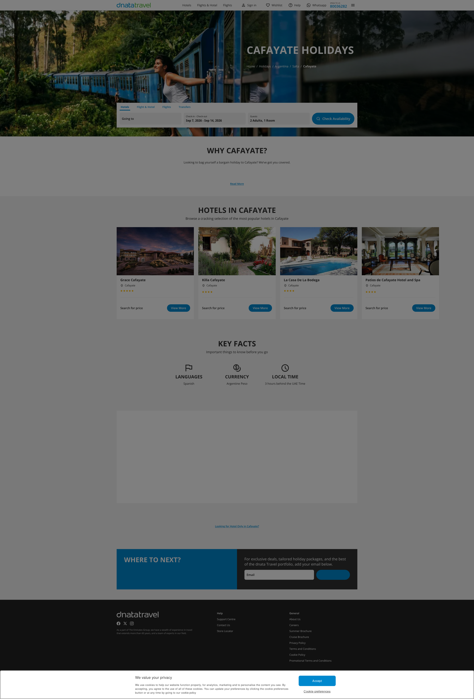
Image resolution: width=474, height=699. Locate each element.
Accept (317, 681)
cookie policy (188, 692)
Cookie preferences (317, 691)
